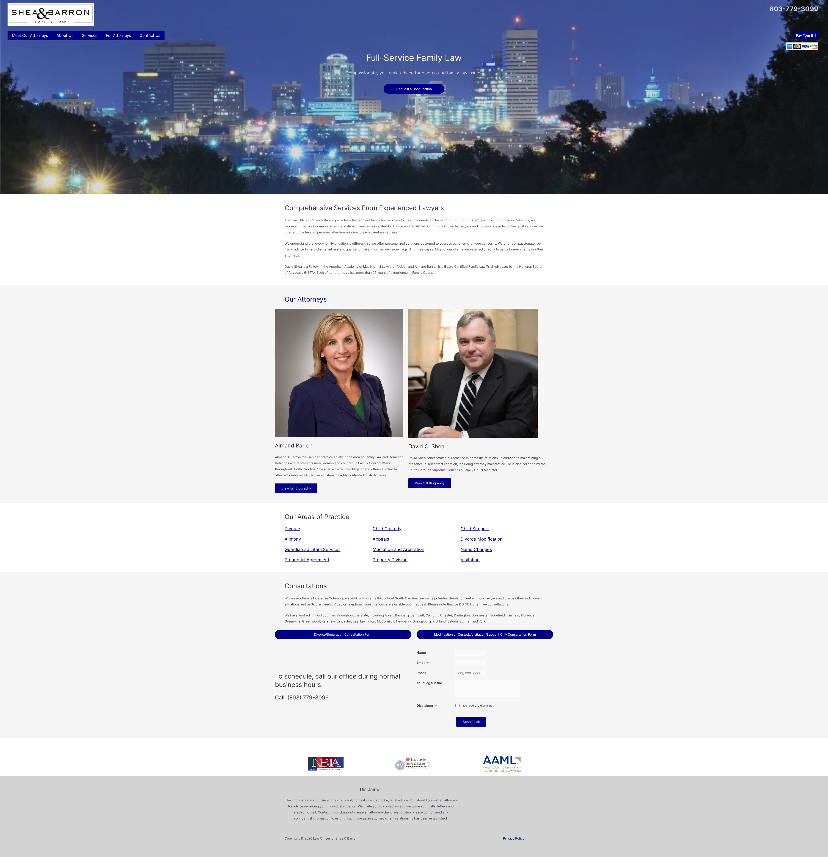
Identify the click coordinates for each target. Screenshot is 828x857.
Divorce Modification (482, 539)
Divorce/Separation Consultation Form (343, 634)
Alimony (293, 539)
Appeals (381, 539)
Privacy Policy (513, 838)
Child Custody (387, 528)
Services (89, 35)
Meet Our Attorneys (30, 35)
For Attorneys (118, 35)
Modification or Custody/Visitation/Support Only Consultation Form (485, 634)
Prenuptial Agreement (307, 559)
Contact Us (150, 35)
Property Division (390, 559)
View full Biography (296, 488)
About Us (64, 35)
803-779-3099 (794, 9)
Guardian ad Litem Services (312, 549)
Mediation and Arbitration (398, 549)
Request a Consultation (414, 89)
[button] (806, 35)
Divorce (292, 528)
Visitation (470, 559)
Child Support (475, 528)
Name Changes (476, 549)
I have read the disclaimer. (476, 705)
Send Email (471, 722)
